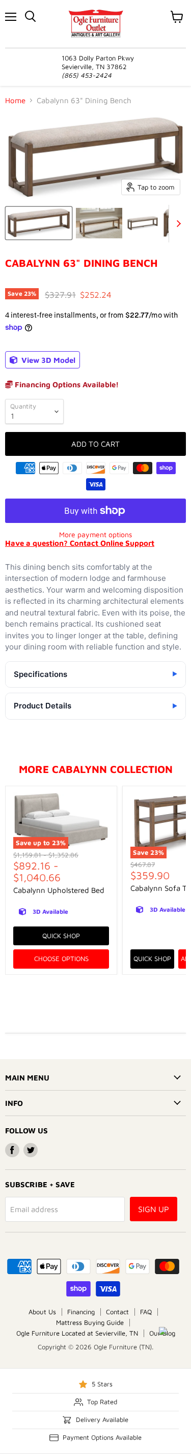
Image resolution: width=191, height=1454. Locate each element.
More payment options (95, 535)
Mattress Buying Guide (90, 1322)
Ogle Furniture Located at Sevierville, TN (77, 1333)
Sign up (153, 1209)
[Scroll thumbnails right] (177, 223)
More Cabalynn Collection (96, 769)
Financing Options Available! (66, 384)
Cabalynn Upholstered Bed (58, 890)
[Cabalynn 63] (39, 223)
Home (15, 100)
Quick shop (61, 936)
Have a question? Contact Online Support (79, 543)
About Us (42, 1312)
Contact (117, 1312)
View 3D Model (47, 360)
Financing (81, 1312)
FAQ (146, 1312)
